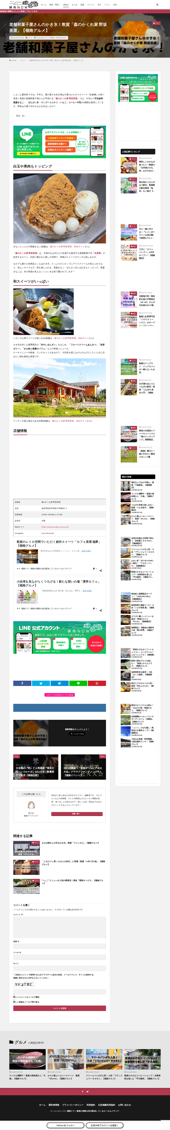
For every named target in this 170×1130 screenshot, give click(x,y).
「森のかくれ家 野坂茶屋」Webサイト (66, 246)
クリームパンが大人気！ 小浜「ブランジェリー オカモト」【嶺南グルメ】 (142, 552)
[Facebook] (22, 683)
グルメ (66, 4)
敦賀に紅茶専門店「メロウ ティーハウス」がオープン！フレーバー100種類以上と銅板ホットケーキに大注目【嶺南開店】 (147, 321)
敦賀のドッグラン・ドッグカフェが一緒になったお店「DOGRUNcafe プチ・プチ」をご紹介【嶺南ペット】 (147, 368)
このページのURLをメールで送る (59, 695)
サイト (16, 963)
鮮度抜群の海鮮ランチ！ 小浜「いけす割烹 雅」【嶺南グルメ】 (142, 607)
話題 (82, 4)
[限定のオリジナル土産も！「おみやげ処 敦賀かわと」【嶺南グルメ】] (126, 709)
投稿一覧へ (76, 814)
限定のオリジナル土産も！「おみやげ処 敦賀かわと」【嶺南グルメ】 (142, 707)
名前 (16, 941)
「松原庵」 (97, 253)
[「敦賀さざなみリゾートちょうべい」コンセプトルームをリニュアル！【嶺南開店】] (126, 653)
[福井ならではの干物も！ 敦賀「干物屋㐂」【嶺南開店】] (126, 486)
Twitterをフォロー (65, 1125)
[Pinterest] (97, 683)
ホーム (43, 4)
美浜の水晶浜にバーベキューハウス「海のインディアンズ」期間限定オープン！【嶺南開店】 (147, 435)
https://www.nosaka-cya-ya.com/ (55, 527)
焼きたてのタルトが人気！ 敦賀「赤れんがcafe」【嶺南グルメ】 (142, 685)
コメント (18, 914)
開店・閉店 (54, 4)
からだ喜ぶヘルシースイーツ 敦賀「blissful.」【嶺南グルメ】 (143, 518)
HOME (14, 60)
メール (17, 952)
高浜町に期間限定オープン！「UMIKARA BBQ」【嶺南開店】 (141, 596)
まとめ (74, 4)
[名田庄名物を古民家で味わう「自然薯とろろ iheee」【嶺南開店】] (126, 542)
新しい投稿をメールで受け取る (26, 1002)
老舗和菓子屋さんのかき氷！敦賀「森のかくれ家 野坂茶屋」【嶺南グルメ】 (56, 60)
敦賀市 (52, 38)
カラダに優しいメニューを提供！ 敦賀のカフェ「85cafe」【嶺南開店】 (142, 618)
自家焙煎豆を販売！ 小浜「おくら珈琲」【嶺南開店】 (141, 674)
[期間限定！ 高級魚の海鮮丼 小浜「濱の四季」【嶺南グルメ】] (126, 631)
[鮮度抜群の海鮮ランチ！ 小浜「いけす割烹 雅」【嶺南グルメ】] (126, 609)
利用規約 (91, 1105)
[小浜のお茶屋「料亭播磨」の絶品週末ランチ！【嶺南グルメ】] (126, 743)
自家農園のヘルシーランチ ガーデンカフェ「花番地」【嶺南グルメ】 (143, 719)
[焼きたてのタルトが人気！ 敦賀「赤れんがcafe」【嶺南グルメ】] (126, 687)
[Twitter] (41, 683)
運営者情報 (54, 1105)
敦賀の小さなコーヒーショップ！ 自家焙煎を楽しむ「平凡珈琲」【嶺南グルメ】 (142, 574)
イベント (91, 4)
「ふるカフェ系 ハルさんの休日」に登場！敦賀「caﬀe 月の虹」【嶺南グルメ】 (73, 863)
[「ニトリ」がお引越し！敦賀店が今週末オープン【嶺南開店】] (126, 731)
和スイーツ (45, 38)
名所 (115, 4)
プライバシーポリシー (73, 1105)
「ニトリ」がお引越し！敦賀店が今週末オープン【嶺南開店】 (142, 730)
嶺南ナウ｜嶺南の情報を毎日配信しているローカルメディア (93, 1111)
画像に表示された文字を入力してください (31, 978)
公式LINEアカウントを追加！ (105, 1125)
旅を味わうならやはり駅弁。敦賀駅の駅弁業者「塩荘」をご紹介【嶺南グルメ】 (147, 186)
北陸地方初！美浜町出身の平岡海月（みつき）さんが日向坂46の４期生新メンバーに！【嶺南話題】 (147, 301)
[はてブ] (60, 683)
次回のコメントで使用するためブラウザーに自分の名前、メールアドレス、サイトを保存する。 (55, 975)
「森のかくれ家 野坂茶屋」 (67, 98)
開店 (134, 246)
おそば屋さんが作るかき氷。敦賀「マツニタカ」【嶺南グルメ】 (71, 843)
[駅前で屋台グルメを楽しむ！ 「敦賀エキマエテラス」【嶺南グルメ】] (126, 664)
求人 (99, 4)
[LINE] (78, 683)
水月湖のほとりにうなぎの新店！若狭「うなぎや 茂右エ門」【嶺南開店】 (147, 388)
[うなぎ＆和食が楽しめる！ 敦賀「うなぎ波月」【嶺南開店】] (126, 509)
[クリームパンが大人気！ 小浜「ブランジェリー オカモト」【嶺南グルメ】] (126, 553)
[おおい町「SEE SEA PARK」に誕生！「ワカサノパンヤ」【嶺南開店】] (126, 564)
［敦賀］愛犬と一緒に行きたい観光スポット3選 (147, 454)
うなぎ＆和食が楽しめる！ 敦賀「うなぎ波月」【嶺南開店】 (142, 507)
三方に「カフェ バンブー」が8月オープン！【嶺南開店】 (147, 253)
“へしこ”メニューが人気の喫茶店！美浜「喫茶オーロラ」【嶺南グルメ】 (72, 882)
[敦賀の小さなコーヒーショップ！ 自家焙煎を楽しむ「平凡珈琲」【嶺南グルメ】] (126, 575)
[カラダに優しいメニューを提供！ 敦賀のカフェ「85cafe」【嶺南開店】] (126, 620)
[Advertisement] (59, 82)
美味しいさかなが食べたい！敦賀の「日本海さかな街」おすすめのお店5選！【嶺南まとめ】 (147, 166)
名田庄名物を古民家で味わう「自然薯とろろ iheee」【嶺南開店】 (142, 540)
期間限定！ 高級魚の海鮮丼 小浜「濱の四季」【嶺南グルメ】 (143, 630)
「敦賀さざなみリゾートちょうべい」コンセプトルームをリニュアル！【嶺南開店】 (142, 652)
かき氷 (38, 38)
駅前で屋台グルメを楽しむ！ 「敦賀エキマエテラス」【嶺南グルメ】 (141, 663)
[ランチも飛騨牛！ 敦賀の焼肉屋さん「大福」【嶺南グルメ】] (126, 497)
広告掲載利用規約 (106, 1105)
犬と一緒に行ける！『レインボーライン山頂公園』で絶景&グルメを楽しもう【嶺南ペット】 (147, 233)
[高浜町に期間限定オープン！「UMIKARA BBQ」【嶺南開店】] (126, 597)
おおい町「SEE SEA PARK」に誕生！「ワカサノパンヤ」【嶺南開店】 (143, 563)
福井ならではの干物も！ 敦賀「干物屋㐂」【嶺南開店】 (142, 485)
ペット (107, 4)
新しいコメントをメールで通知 (26, 997)
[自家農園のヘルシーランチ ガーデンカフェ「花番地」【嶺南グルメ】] (126, 720)
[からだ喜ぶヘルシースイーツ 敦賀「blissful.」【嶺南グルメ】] (126, 520)
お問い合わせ (124, 1105)
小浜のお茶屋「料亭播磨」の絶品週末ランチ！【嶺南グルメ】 (142, 741)
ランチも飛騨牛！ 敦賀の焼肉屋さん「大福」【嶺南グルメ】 (142, 496)
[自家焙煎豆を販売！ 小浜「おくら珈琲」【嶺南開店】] (126, 676)
